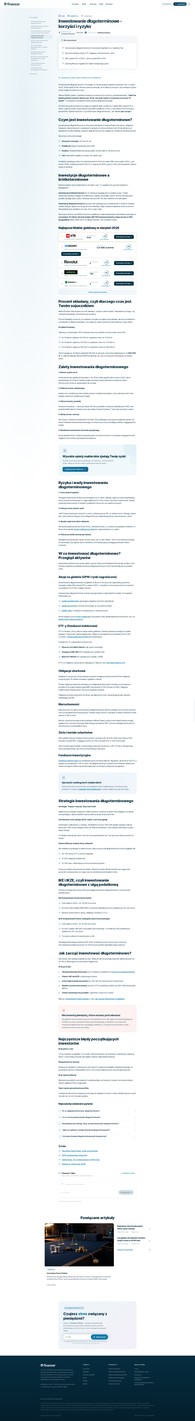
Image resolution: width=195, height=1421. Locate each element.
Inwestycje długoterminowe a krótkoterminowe (40, 27)
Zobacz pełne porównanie (97, 292)
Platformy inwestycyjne (117, 1378)
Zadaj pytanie (125, 1192)
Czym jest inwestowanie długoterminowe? (38, 22)
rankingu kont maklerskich (90, 789)
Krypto (85, 1381)
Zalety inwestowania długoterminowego (37, 36)
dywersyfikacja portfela (78, 637)
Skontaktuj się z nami (141, 1372)
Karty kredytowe (114, 1369)
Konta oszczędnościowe (117, 1372)
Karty (85, 1378)
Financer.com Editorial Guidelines (142, 1378)
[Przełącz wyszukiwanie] (189, 4)
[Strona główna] (12, 4)
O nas (136, 1369)
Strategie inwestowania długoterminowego (38, 53)
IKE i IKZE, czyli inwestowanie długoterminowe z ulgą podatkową (39, 58)
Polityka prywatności (141, 1415)
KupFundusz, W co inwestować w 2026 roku (80, 1160)
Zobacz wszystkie (125, 1250)
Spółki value (67, 611)
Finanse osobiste (89, 1375)
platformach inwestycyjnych (70, 619)
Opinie (85, 1384)
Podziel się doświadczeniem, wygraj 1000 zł (144, 1383)
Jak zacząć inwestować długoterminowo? (38, 64)
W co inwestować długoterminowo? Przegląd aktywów (39, 47)
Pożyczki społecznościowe (118, 1375)
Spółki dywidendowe (70, 601)
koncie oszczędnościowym (123, 972)
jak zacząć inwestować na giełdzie (109, 999)
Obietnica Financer (104, 32)
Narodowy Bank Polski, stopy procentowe (80, 1151)
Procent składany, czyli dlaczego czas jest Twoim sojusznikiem (40, 32)
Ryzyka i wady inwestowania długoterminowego (39, 41)
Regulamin (151, 1415)
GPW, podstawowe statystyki (74, 1155)
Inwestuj (86, 1372)
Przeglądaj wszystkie (128, 1173)
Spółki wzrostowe (69, 606)
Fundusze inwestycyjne (68, 761)
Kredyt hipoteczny (115, 1381)
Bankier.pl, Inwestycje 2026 (74, 1164)
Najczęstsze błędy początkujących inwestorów (39, 69)
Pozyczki (86, 1369)
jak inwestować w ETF (116, 663)
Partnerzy (168, 4)
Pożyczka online (114, 1384)
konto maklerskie (83, 617)
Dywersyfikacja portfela (84, 529)
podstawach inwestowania (77, 999)
